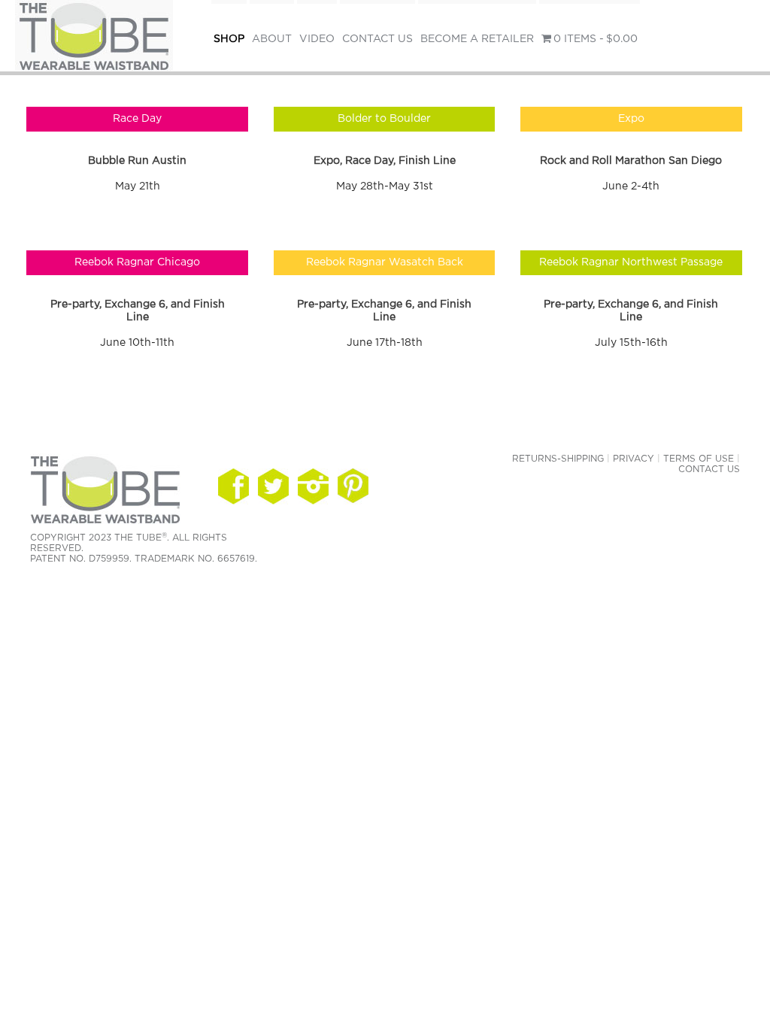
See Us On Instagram (353, 486)
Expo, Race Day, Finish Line (385, 161)
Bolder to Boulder (384, 119)
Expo (631, 119)
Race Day (137, 119)
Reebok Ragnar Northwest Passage (631, 262)
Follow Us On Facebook (233, 486)
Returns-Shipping (558, 458)
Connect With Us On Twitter (273, 486)
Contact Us (709, 469)
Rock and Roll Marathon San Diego (631, 161)
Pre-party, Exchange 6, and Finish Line (137, 311)
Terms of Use (698, 458)
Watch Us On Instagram (313, 486)
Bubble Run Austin (137, 161)
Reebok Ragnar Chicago (137, 262)
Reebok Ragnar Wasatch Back (384, 262)
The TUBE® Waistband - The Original (94, 37)
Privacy (633, 458)
